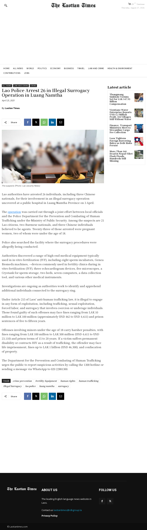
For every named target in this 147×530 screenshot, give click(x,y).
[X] (35, 122)
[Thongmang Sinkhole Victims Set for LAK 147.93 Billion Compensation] (138, 97)
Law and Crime (21, 86)
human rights (67, 380)
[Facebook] (27, 122)
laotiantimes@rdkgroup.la (68, 510)
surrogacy (63, 385)
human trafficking (88, 380)
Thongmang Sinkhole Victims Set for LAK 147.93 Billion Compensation (120, 99)
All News (7, 86)
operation (14, 212)
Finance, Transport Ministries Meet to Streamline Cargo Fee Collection (121, 129)
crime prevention (22, 380)
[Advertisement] (73, 37)
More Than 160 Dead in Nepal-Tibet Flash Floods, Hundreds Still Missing (121, 156)
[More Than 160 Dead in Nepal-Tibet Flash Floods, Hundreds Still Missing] (138, 154)
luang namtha (46, 385)
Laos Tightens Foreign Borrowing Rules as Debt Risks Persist (121, 142)
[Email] (60, 122)
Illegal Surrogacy (12, 385)
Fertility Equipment (46, 380)
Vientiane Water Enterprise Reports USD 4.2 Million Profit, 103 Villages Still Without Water (121, 114)
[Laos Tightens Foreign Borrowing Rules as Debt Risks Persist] (138, 141)
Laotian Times (12, 108)
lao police (30, 385)
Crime (33, 86)
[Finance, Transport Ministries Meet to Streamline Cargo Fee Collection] (138, 128)
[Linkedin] (52, 122)
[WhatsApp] (44, 122)
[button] (6, 5)
